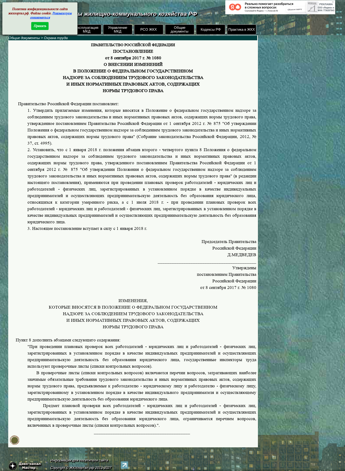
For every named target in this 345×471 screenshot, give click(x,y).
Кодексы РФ (211, 29)
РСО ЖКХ (148, 29)
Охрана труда (56, 38)
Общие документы (179, 29)
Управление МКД (117, 29)
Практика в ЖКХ (241, 29)
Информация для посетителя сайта (79, 460)
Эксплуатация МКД (86, 29)
